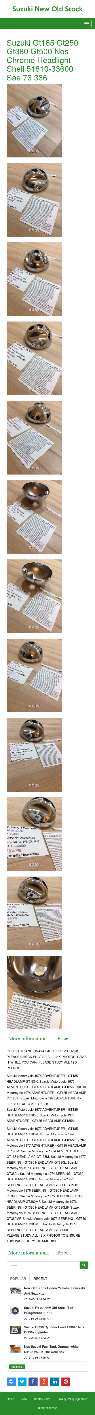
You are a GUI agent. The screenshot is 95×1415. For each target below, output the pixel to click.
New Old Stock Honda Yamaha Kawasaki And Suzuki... (54, 1290)
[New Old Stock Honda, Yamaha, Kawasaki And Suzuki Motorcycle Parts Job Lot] (15, 1292)
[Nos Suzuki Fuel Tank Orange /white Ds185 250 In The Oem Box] (15, 1350)
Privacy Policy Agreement (72, 1399)
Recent (40, 1278)
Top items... (17, 1366)
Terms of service (47, 1407)
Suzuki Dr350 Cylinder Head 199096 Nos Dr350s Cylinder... (54, 1330)
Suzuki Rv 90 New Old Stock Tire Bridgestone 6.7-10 (48, 1310)
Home (10, 1399)
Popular (18, 1278)
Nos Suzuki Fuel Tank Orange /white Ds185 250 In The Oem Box (51, 1349)
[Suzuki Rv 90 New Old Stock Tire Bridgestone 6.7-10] (15, 1311)
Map (24, 1399)
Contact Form (42, 1399)
